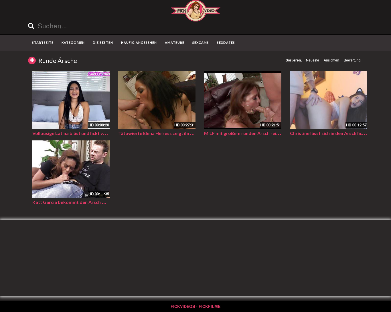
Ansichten (331, 59)
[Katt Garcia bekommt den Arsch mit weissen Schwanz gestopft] (71, 169)
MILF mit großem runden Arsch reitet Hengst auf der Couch (267, 133)
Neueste (312, 59)
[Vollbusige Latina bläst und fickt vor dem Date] (71, 100)
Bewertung (352, 59)
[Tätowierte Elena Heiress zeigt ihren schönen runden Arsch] (157, 100)
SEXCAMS (200, 42)
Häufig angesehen (139, 42)
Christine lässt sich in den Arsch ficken (330, 133)
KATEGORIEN (73, 42)
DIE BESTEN (103, 42)
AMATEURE (174, 42)
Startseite (43, 42)
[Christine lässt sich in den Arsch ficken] (328, 100)
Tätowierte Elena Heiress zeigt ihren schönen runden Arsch (180, 133)
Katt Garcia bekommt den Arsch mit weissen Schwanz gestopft (99, 202)
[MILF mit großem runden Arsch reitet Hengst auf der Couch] (242, 100)
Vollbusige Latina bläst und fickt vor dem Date (81, 133)
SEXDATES (226, 42)
